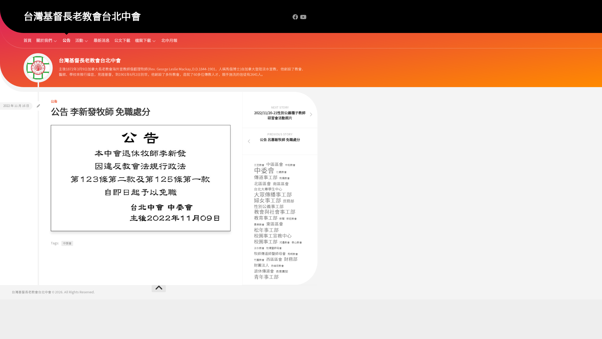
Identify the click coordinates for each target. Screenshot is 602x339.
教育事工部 (265, 218)
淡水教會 (259, 248)
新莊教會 (291, 219)
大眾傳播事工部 (273, 195)
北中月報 (169, 40)
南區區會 (281, 183)
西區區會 (274, 259)
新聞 (282, 219)
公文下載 (122, 40)
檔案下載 (143, 40)
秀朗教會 (293, 254)
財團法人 (261, 265)
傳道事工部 (265, 177)
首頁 (28, 40)
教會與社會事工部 (274, 212)
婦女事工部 (267, 200)
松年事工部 (266, 230)
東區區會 (274, 224)
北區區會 (262, 184)
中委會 (67, 243)
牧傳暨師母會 (274, 248)
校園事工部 (265, 242)
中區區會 (274, 164)
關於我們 (44, 40)
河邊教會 (284, 242)
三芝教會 (259, 165)
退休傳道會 (264, 271)
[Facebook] (295, 17)
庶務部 (288, 201)
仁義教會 (281, 172)
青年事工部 (266, 277)
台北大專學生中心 (268, 189)
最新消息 (102, 40)
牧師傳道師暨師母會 (270, 253)
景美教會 (259, 224)
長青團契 (282, 272)
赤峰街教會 (277, 266)
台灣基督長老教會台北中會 (82, 16)
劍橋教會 (284, 178)
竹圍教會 (259, 260)
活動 (79, 40)
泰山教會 (297, 242)
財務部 (290, 259)
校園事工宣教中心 (273, 236)
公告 (67, 40)
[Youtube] (303, 17)
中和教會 (290, 165)
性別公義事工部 (269, 207)
